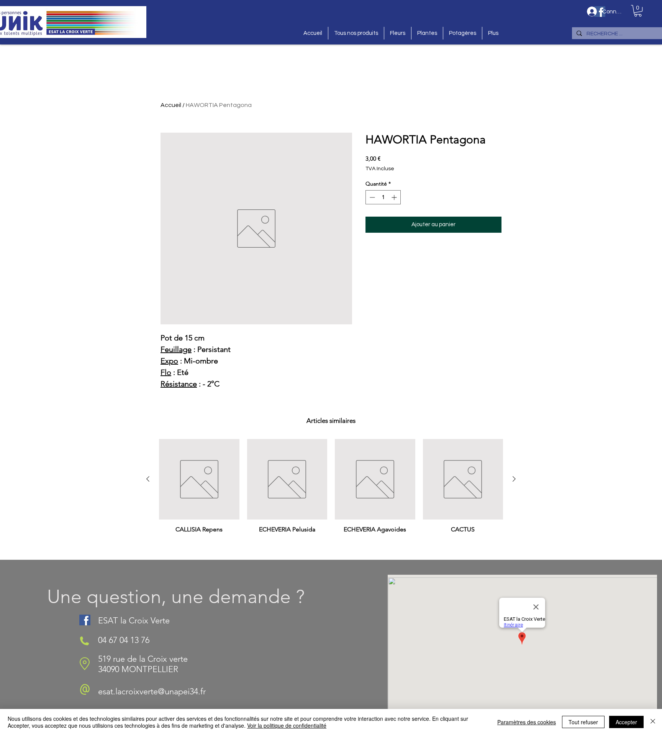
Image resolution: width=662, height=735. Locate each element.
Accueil (171, 105)
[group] (331, 496)
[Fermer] (652, 722)
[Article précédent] (147, 478)
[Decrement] (371, 197)
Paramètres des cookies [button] (526, 722)
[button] (638, 10)
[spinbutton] (383, 197)
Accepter (626, 722)
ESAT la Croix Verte (134, 620)
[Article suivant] (514, 478)
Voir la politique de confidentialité (286, 725)
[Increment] (395, 197)
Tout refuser (583, 722)
